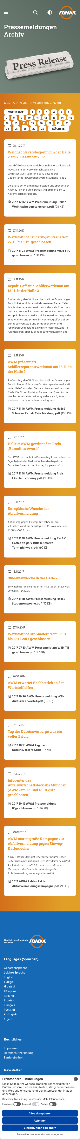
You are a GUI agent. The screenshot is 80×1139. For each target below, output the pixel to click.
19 (32, 123)
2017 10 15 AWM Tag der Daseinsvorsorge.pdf (31, 747)
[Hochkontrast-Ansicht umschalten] (49, 12)
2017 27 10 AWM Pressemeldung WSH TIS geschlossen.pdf (40, 649)
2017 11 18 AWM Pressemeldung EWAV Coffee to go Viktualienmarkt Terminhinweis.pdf (39, 543)
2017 (46, 103)
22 (58, 123)
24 (7, 129)
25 (16, 129)
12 (45, 118)
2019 (33, 103)
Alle (6, 103)
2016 (53, 103)
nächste (58, 129)
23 (67, 123)
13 (54, 118)
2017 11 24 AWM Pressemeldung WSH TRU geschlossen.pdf (41, 253)
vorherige (16, 112)
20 (41, 123)
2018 (40, 103)
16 (7, 123)
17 (16, 123)
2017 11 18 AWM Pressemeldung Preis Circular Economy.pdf (37, 475)
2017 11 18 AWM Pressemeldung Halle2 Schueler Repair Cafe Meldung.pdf (42, 410)
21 (50, 123)
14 (62, 118)
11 (38, 118)
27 (33, 129)
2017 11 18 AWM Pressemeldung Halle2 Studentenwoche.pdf (38, 601)
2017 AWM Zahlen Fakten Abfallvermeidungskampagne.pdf (41, 883)
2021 (19, 103)
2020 (26, 103)
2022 (12, 103)
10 (29, 118)
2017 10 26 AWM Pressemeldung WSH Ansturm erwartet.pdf (38, 698)
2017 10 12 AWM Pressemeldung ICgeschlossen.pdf (34, 805)
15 (71, 118)
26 (25, 129)
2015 (59, 103)
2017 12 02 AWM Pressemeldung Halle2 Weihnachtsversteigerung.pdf (39, 204)
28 (42, 129)
